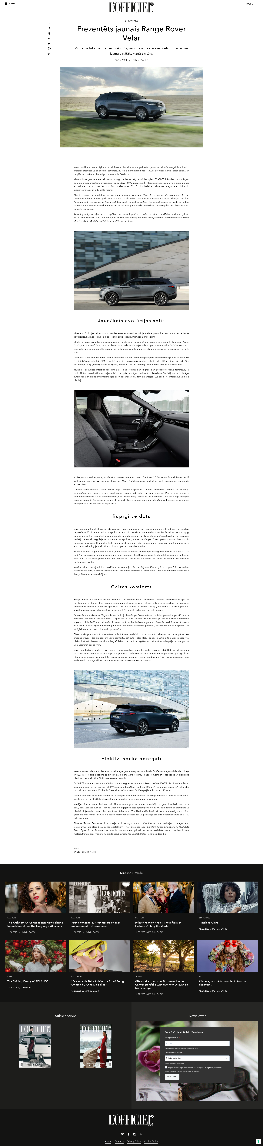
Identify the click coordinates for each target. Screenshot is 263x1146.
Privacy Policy (134, 1141)
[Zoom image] (131, 270)
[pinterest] (49, 33)
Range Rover (81, 852)
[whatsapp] (49, 49)
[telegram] (49, 54)
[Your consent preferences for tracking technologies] (258, 1141)
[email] (49, 23)
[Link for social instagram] (134, 1134)
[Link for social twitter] (122, 1134)
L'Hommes (131, 20)
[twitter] (49, 43)
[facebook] (49, 28)
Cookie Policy (151, 1141)
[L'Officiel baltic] (131, 8)
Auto (93, 852)
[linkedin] (49, 38)
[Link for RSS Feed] (140, 1134)
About (108, 1141)
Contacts (119, 1141)
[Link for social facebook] (128, 1134)
